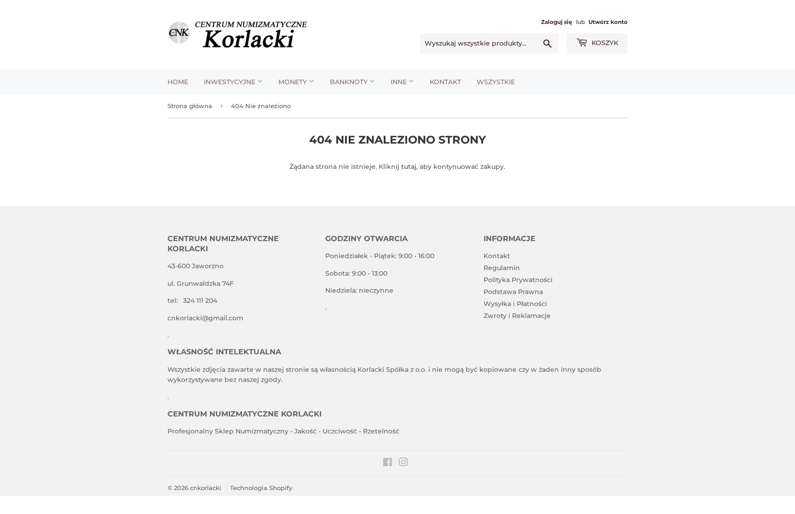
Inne (400, 82)
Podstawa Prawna (513, 292)
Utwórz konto (608, 21)
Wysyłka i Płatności (515, 304)
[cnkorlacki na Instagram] (403, 463)
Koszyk (604, 43)
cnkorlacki (205, 487)
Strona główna (189, 106)
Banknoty (349, 82)
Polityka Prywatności (518, 280)
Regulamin (502, 268)
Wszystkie (496, 82)
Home (177, 82)
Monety (293, 82)
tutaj (408, 166)
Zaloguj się (556, 21)
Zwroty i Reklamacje (517, 316)
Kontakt (445, 82)
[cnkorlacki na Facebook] (387, 463)
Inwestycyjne (230, 82)
